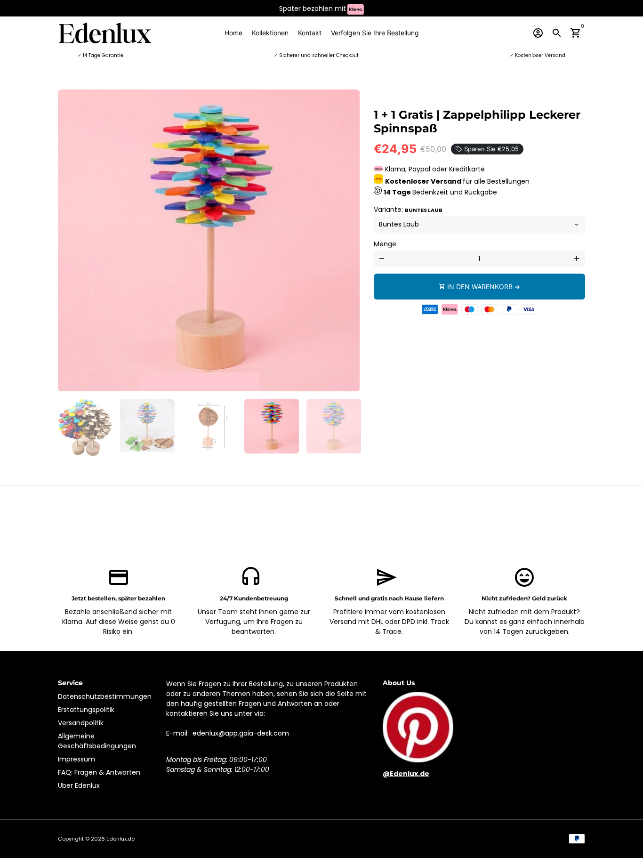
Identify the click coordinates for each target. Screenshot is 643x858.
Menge (385, 244)
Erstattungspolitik (86, 709)
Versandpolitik (81, 723)
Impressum (76, 759)
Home (233, 33)
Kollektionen (270, 33)
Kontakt (310, 33)
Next (347, 240)
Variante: (408, 209)
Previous (70, 240)
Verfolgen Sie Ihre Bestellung (375, 33)
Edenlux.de (120, 838)
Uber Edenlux (79, 785)
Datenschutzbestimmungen (105, 696)
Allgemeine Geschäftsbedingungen (97, 741)
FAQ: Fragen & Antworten (99, 772)
